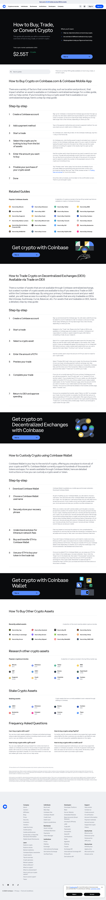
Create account (89, 812)
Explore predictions (50, 822)
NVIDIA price (88, 846)
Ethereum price (89, 835)
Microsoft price (89, 851)
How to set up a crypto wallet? (30, 873)
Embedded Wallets (70, 815)
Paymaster (67, 829)
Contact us (88, 810)
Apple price (88, 849)
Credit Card (47, 817)
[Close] (102, 887)
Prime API (67, 854)
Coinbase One (48, 812)
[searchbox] (31, 72)
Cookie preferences (29, 832)
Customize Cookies (95, 888)
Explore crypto (27, 845)
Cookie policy (27, 829)
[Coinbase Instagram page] (13, 885)
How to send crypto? (29, 877)
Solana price (88, 838)
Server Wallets (69, 812)
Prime (45, 841)
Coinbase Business (49, 830)
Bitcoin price (88, 833)
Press (25, 817)
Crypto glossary (28, 860)
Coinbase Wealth (49, 815)
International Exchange (51, 849)
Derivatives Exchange (50, 851)
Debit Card (47, 820)
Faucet (66, 846)
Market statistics (28, 850)
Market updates (28, 862)
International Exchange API (72, 851)
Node (65, 839)
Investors (26, 822)
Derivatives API (69, 856)
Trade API (67, 826)
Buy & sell (47, 807)
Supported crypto (90, 825)
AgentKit (67, 841)
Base (65, 810)
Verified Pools (48, 854)
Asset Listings (48, 828)
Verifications (68, 836)
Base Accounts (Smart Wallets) (71, 818)
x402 (65, 824)
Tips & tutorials (28, 857)
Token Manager (48, 835)
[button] (24, 6)
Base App (46, 810)
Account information (91, 817)
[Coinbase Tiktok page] (18, 885)
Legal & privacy (28, 827)
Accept (92, 894)
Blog (24, 815)
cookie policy (73, 887)
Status (87, 827)
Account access (89, 822)
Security (26, 820)
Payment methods (90, 820)
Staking (46, 844)
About (25, 807)
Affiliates (26, 812)
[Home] (4, 6)
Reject (74, 894)
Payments (47, 833)
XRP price (88, 840)
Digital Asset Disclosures (31, 839)
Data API (66, 834)
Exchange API (68, 849)
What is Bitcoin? (28, 865)
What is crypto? (28, 867)
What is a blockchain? (30, 870)
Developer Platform (70, 807)
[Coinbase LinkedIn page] (8, 885)
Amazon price (89, 854)
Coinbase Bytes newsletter (31, 852)
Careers (25, 810)
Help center (88, 807)
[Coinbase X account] (3, 885)
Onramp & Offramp (70, 821)
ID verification (89, 815)
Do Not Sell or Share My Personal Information (30, 835)
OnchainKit (67, 831)
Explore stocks (28, 847)
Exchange (47, 846)
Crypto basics (27, 855)
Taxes (25, 879)
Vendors (25, 825)
